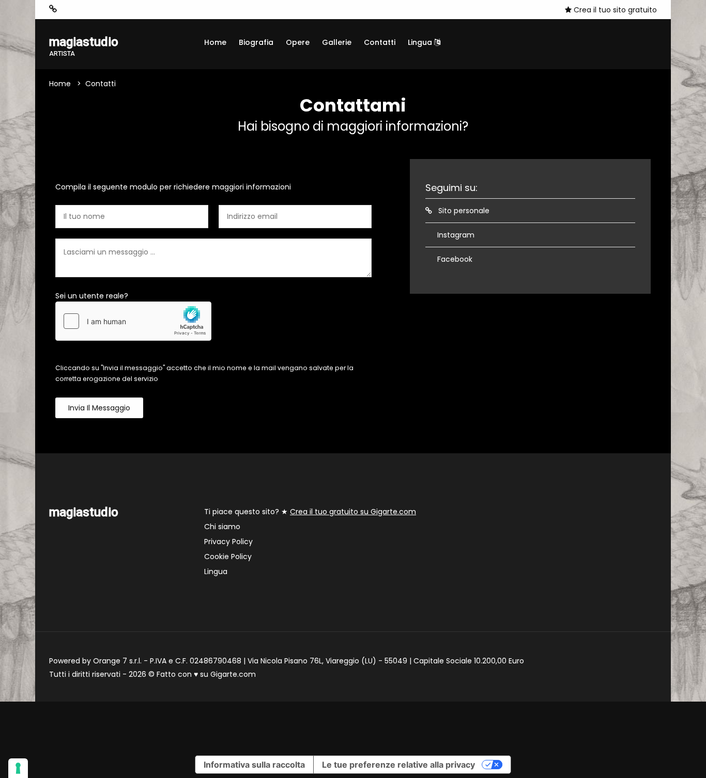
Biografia (256, 42)
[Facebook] (85, 9)
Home (215, 42)
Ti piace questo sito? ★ (310, 511)
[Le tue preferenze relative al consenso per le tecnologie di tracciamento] (18, 768)
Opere (298, 42)
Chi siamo (222, 526)
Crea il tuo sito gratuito (614, 10)
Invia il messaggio (99, 408)
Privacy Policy (228, 541)
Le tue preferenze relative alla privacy (398, 764)
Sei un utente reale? (91, 296)
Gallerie (336, 42)
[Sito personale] (53, 9)
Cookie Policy (228, 556)
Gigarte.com (233, 674)
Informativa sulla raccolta (254, 764)
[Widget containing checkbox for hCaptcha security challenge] (133, 321)
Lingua (421, 42)
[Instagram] (69, 9)
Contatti (379, 42)
